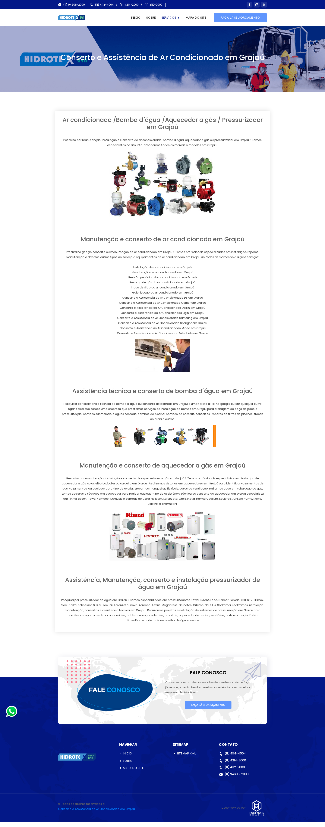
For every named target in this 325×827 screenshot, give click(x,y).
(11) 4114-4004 (104, 5)
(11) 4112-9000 (153, 5)
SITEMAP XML (186, 753)
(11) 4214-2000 (129, 5)
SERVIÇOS (169, 17)
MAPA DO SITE (196, 17)
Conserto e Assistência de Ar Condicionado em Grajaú (96, 809)
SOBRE (151, 17)
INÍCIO (135, 17)
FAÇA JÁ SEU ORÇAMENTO (240, 17)
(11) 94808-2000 (74, 5)
